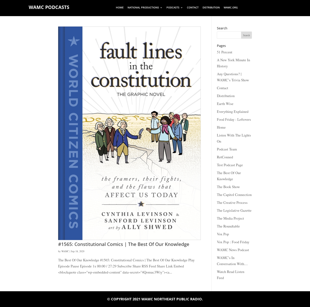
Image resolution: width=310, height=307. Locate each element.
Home (120, 7)
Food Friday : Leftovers (234, 119)
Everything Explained (232, 111)
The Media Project (230, 218)
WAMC (65, 251)
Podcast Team (227, 149)
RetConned (225, 157)
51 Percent (224, 52)
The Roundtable (228, 226)
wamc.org (231, 7)
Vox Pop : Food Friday (233, 241)
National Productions (143, 7)
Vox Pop (223, 234)
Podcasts (172, 7)
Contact (193, 7)
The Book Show (228, 186)
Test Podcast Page (230, 164)
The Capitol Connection (234, 194)
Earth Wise (225, 103)
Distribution (211, 7)
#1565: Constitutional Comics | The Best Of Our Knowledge (123, 244)
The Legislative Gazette (234, 210)
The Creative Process (232, 202)
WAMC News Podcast (233, 249)
